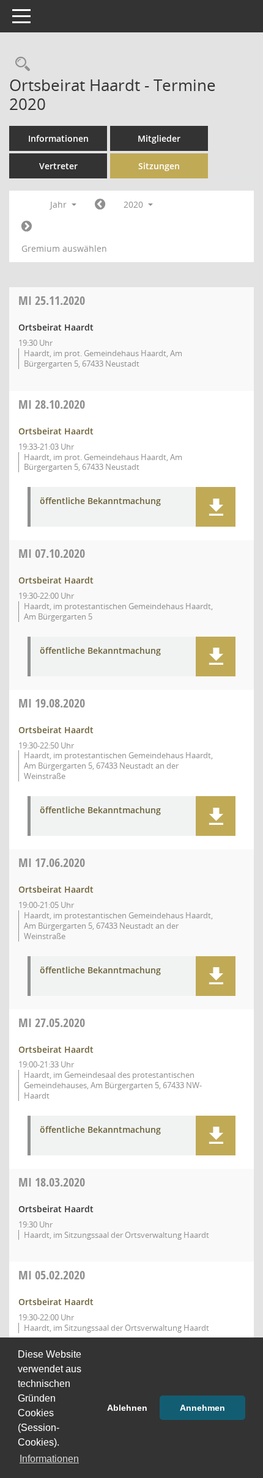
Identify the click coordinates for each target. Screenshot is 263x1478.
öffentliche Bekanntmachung (100, 501)
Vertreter (58, 166)
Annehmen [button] (202, 1408)
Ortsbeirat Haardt (56, 431)
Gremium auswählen (64, 248)
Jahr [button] (59, 204)
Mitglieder (159, 138)
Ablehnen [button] (127, 1408)
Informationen (58, 138)
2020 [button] (135, 204)
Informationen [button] (49, 1459)
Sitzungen (159, 166)
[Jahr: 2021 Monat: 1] (26, 227)
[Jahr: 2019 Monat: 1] (100, 205)
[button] (215, 507)
